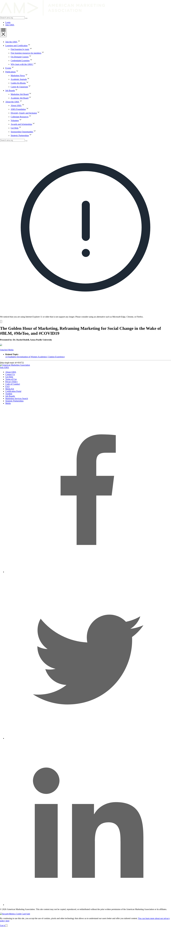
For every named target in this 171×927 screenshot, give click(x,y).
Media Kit (9, 389)
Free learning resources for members (26, 53)
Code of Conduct (12, 384)
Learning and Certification (16, 45)
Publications (10, 72)
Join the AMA (11, 42)
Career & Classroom (19, 87)
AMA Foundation (18, 109)
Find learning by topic (20, 49)
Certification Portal (13, 391)
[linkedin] (88, 905)
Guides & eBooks (18, 83)
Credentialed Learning (20, 60)
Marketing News (18, 75)
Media (8, 403)
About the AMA (12, 102)
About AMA (16, 105)
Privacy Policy (11, 381)
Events (8, 68)
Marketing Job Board (20, 94)
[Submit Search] (26, 18)
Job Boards (10, 90)
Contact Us (10, 374)
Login (7, 22)
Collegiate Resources (19, 117)
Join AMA (9, 25)
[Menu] (3, 32)
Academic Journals (19, 79)
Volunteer (15, 120)
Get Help (14, 128)
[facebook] (88, 572)
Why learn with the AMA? (22, 64)
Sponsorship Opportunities (22, 132)
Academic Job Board (19, 98)
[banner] (85, 232)
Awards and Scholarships (21, 124)
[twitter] (88, 738)
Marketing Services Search (16, 398)
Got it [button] (2, 925)
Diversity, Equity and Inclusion (24, 113)
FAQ (7, 386)
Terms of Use (11, 379)
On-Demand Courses (20, 57)
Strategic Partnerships (20, 135)
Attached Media (6, 350)
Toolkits (8, 394)
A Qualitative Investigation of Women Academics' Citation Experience (35, 357)
